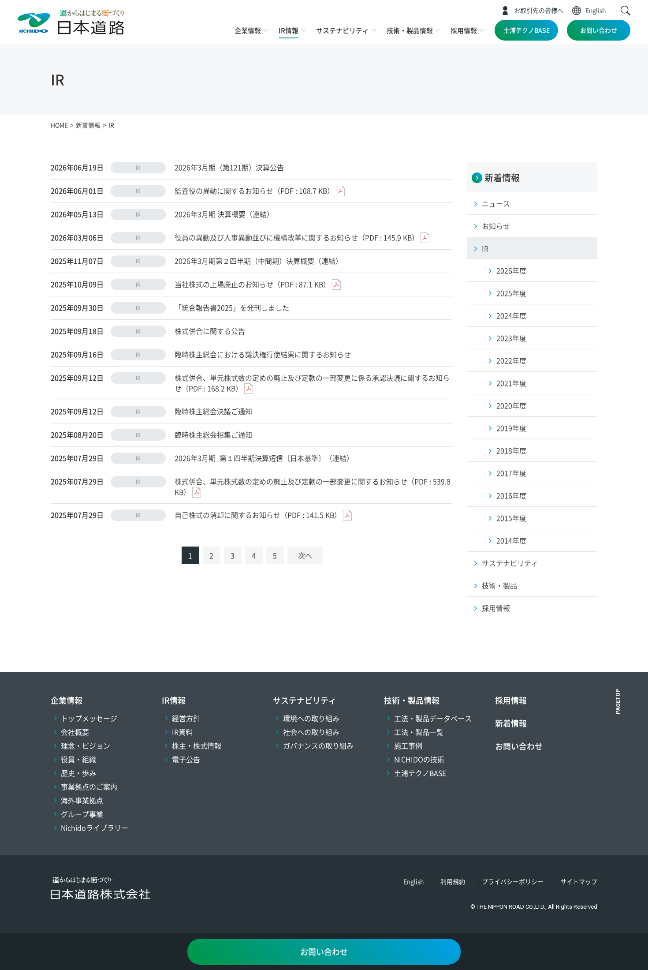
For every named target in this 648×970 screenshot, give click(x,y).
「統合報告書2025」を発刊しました (232, 307)
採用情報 (464, 30)
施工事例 (408, 745)
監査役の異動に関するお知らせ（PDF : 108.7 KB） (254, 190)
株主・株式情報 (196, 745)
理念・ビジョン (85, 745)
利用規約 (452, 881)
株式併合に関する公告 (210, 331)
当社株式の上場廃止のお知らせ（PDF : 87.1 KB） (252, 284)
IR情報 (288, 30)
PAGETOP (618, 701)
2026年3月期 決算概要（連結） (224, 214)
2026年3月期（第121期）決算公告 (229, 167)
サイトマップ (578, 881)
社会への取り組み (311, 732)
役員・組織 (78, 759)
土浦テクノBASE (526, 30)
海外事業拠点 (82, 800)
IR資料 (182, 732)
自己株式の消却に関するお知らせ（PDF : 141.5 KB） (258, 514)
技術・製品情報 (410, 30)
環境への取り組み (311, 718)
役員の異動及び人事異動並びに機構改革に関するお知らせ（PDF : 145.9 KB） (297, 237)
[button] (625, 10)
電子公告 (186, 759)
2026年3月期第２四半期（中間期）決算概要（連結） (259, 260)
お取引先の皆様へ (538, 10)
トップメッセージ (89, 718)
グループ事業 (82, 814)
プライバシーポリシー (513, 881)
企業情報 (248, 30)
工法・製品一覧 (418, 732)
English (595, 10)
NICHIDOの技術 (419, 759)
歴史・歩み (78, 773)
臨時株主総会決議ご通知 (213, 411)
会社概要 (75, 732)
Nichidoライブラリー (94, 827)
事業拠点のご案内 (89, 786)
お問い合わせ (598, 30)
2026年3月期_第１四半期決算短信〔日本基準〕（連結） (264, 458)
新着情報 (511, 723)
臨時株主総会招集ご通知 (213, 434)
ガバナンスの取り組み (318, 745)
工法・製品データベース (433, 718)
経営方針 (186, 718)
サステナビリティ (342, 30)
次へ (305, 555)
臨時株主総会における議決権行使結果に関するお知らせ (263, 354)
